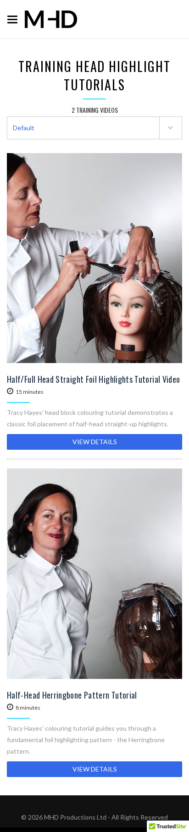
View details (94, 442)
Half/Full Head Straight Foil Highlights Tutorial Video (93, 379)
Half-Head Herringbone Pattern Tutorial (72, 695)
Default (23, 128)
